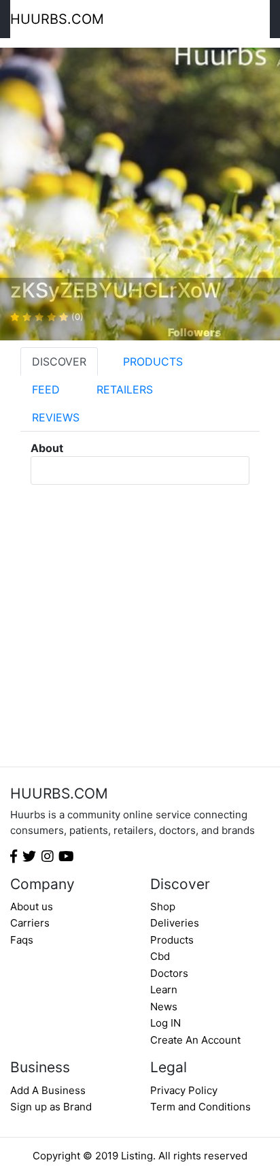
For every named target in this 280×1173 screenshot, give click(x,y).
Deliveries (174, 922)
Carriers (30, 922)
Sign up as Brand (51, 1106)
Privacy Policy (183, 1090)
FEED (46, 389)
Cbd (160, 956)
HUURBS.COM (57, 19)
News (163, 1006)
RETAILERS (125, 389)
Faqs (21, 939)
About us (31, 906)
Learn (163, 989)
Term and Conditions (200, 1106)
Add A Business (48, 1090)
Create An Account (195, 1039)
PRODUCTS (153, 361)
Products (172, 939)
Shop (162, 906)
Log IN (165, 1022)
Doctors (169, 973)
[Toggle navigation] (260, 19)
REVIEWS (56, 417)
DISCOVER (59, 361)
